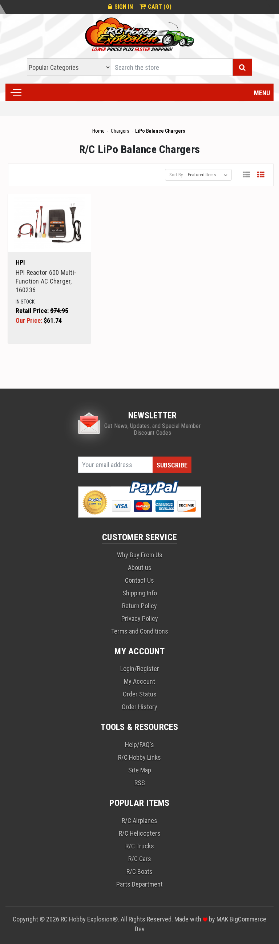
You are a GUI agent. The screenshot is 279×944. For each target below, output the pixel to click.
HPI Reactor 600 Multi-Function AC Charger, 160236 (46, 281)
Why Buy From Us (139, 555)
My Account (139, 681)
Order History (139, 707)
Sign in (123, 6)
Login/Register (139, 668)
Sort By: (176, 174)
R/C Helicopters (140, 833)
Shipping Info (139, 593)
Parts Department (139, 884)
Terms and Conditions (139, 631)
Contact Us (139, 580)
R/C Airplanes (139, 820)
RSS (139, 783)
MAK (223, 919)
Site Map (139, 770)
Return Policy (139, 606)
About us (139, 567)
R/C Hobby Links (139, 757)
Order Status (140, 694)
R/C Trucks (139, 846)
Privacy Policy (139, 618)
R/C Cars (139, 859)
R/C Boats (139, 871)
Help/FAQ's (139, 744)
